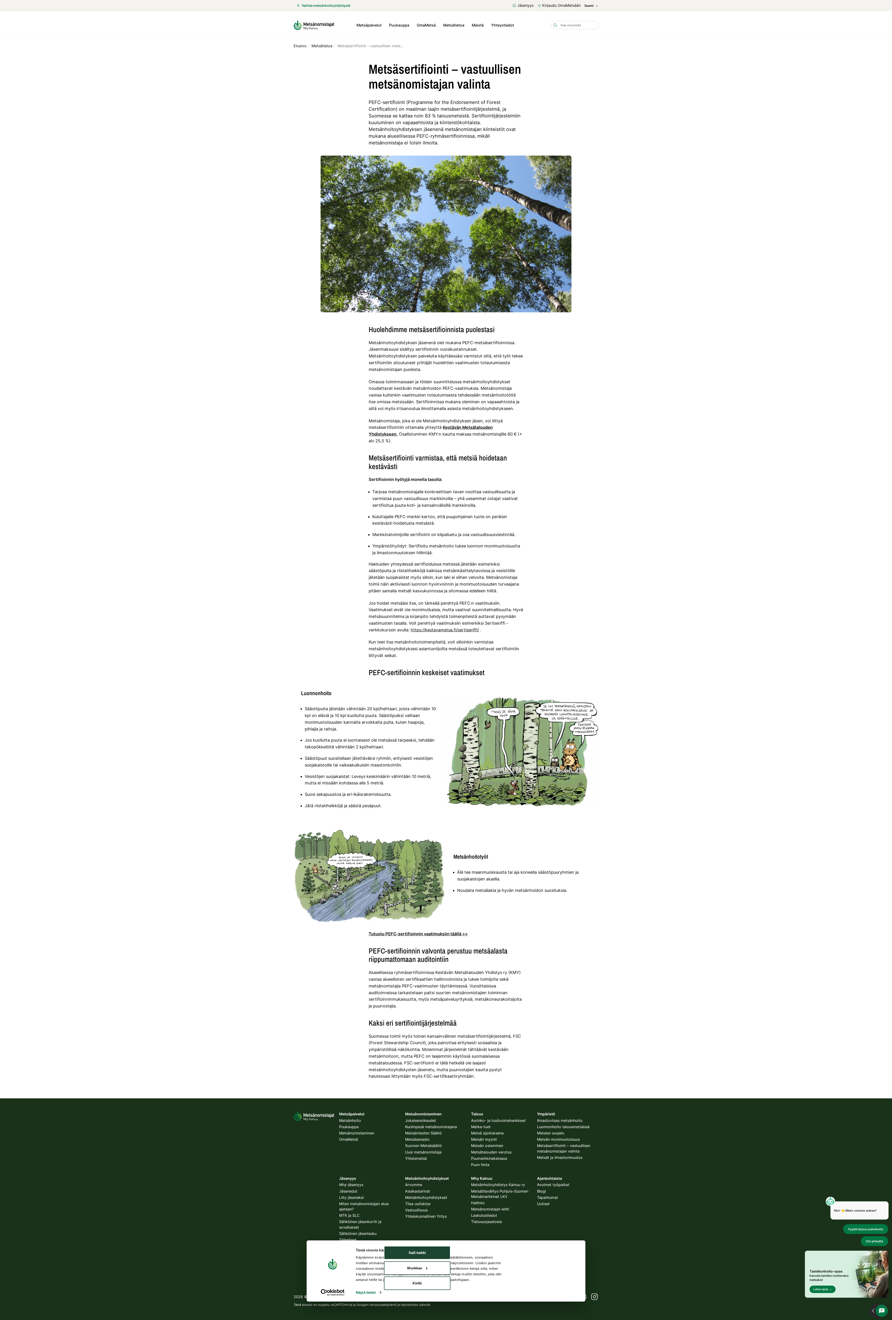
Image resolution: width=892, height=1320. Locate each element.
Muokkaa (414, 1268)
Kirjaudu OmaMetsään (561, 5)
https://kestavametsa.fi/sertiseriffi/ (445, 629)
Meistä (478, 25)
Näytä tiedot (366, 1292)
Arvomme (413, 1184)
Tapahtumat (547, 1197)
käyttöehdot (409, 1305)
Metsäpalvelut (369, 25)
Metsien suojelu (550, 1133)
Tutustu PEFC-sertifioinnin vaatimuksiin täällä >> (418, 933)
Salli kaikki (417, 1253)
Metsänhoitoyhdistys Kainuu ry (498, 1184)
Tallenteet (347, 1239)
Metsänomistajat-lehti (490, 1209)
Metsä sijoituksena (487, 1133)
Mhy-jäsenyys (351, 1184)
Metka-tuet (481, 1126)
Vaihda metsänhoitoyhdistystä (326, 5)
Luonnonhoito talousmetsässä (563, 1126)
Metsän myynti (484, 1139)
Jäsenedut (348, 1191)
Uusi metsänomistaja (423, 1152)
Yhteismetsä (416, 1158)
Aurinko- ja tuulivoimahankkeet (498, 1120)
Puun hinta (480, 1164)
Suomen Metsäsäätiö (423, 1145)
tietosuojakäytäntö (383, 1305)
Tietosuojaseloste (486, 1221)
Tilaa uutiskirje (417, 1203)
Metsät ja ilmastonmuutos (559, 1157)
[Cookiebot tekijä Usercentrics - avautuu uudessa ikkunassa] (332, 1292)
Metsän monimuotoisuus (558, 1139)
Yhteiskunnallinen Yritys (426, 1216)
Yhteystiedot (502, 25)
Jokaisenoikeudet (420, 1120)
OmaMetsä (426, 25)
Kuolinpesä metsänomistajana (431, 1126)
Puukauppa (399, 25)
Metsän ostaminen (487, 1145)
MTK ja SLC (349, 1215)
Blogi (541, 1191)
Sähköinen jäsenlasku (358, 1233)
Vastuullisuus (416, 1210)
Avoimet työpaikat (553, 1184)
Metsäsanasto (417, 1139)
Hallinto (478, 1202)
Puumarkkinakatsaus (489, 1158)
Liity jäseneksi (351, 1197)
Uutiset (543, 1203)
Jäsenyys (525, 5)
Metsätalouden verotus (491, 1152)
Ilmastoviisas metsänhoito (560, 1120)
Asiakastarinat (417, 1191)
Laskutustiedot (484, 1215)
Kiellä (417, 1283)
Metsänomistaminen (356, 1133)
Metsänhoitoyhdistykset (426, 1197)
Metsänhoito (350, 1120)
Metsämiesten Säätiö (423, 1133)
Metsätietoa (453, 25)
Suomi (589, 5)
